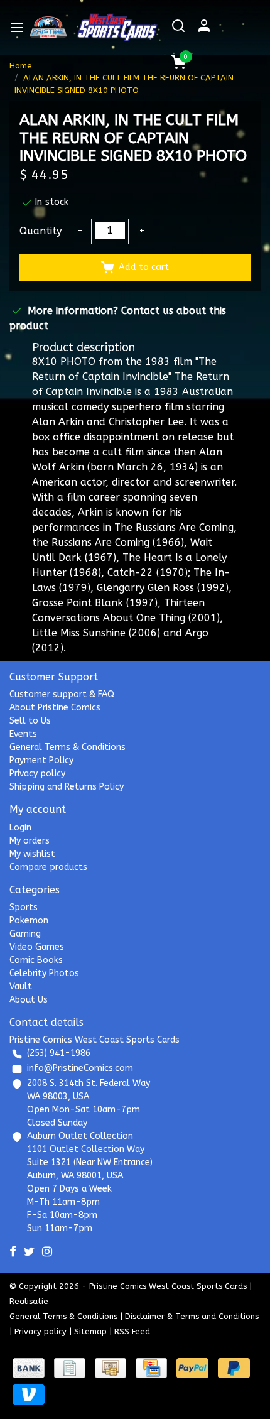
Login (20, 827)
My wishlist (32, 854)
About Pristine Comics (54, 707)
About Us (28, 999)
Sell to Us (30, 720)
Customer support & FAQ (61, 694)
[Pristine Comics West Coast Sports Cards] (49, 27)
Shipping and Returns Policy (66, 786)
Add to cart (144, 267)
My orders (29, 840)
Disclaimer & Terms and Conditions (192, 1316)
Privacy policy (37, 773)
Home (20, 65)
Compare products (48, 867)
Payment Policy (41, 760)
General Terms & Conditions (67, 747)
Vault (20, 986)
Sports (23, 907)
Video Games (36, 947)
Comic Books (36, 960)
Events (23, 734)
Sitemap (90, 1331)
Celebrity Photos (44, 973)
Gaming (25, 933)
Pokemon (28, 920)
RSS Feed (132, 1331)
